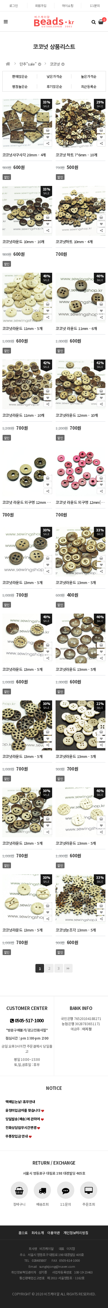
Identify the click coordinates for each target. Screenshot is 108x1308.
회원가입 (40, 5)
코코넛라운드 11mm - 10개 (23, 415)
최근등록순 (88, 86)
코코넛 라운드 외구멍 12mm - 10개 (27, 502)
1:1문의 (95, 5)
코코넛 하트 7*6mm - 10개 (76, 155)
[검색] (93, 21)
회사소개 (37, 1232)
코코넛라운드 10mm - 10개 (23, 241)
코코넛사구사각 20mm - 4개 (24, 155)
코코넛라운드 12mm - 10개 (77, 415)
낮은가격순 (54, 76)
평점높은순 (20, 86)
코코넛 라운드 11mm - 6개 (76, 328)
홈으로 (23, 1232)
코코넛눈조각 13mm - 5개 (76, 930)
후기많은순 (54, 86)
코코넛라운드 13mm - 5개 (22, 582)
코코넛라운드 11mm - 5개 (22, 328)
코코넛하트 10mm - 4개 (74, 241)
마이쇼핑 (67, 5)
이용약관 (53, 1232)
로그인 (13, 5)
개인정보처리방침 (75, 1232)
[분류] (6, 21)
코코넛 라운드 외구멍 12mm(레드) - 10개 (80, 502)
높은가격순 (88, 76)
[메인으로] (8, 63)
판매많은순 (20, 76)
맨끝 (68, 968)
